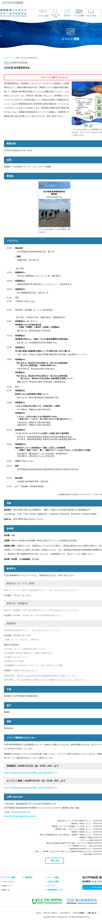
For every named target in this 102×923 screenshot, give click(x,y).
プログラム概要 (43, 12)
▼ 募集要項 (27, 877)
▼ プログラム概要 (7, 877)
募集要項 (67, 12)
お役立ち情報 (91, 12)
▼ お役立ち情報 (52, 881)
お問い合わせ (92, 913)
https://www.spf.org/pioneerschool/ (20, 816)
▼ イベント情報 (52, 877)
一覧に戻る (55, 860)
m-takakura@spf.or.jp (20, 812)
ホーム (6, 58)
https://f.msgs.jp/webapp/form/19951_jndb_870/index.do (29, 773)
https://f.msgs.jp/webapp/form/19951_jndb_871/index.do (29, 788)
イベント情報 (79, 12)
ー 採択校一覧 (4, 890)
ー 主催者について (6, 886)
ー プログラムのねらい (7, 881)
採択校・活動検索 (55, 12)
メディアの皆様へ (79, 913)
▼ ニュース (50, 886)
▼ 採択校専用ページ (53, 890)
